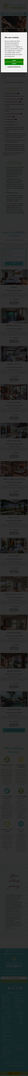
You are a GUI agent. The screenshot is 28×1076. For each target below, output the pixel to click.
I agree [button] (14, 60)
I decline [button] (14, 63)
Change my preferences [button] (14, 66)
